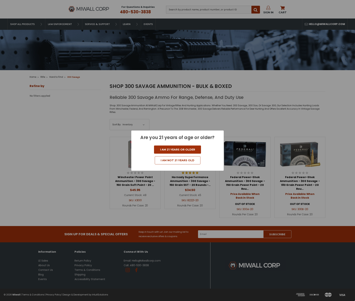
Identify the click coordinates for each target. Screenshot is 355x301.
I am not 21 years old (177, 160)
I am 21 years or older (177, 149)
